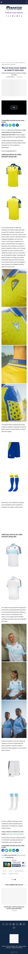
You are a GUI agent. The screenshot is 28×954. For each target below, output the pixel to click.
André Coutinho (10, 76)
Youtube (20, 834)
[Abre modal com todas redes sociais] (17, 125)
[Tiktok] (21, 16)
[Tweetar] (6, 125)
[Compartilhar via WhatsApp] (10, 125)
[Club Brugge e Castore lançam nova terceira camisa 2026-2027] (14, 896)
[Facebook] (3, 924)
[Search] (26, 2)
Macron (4, 873)
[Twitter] (8, 16)
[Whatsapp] (17, 924)
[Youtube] (12, 16)
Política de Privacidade (17, 947)
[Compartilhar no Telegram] (13, 125)
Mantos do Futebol (5, 62)
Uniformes (12, 62)
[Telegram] (17, 16)
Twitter (15, 834)
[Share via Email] (15, 879)
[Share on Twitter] (13, 879)
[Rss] (19, 16)
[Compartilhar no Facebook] (2, 125)
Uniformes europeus (13, 873)
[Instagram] (10, 16)
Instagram (9, 834)
